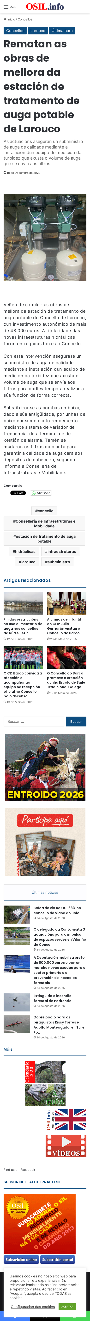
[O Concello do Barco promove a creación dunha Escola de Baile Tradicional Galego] (67, 657)
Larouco (37, 30)
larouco (28, 561)
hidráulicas (25, 551)
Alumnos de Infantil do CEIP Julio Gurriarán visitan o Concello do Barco (64, 626)
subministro (59, 561)
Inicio (10, 19)
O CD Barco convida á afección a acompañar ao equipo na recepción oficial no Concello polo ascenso (23, 685)
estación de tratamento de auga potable (46, 539)
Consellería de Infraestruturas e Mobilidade (46, 523)
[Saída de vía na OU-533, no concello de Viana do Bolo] (17, 915)
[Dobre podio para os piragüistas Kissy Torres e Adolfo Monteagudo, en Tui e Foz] (17, 1024)
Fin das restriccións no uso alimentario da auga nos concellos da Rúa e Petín (23, 626)
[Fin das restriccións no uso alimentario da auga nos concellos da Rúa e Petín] (23, 603)
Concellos (25, 19)
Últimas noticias (45, 892)
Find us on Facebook (19, 1170)
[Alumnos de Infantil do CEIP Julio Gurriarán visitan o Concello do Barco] (67, 603)
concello (46, 510)
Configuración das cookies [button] (33, 1307)
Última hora (62, 30)
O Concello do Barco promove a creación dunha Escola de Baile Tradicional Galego (66, 680)
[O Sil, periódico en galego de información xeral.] (45, 6)
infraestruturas (62, 551)
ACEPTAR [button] (67, 1306)
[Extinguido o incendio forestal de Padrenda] (17, 1002)
